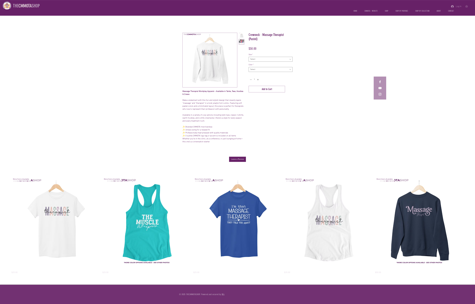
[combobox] (271, 59)
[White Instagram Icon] (380, 94)
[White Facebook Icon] (380, 82)
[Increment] (258, 79)
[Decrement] (250, 79)
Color (251, 65)
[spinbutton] (254, 79)
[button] (402, 11)
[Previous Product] (7, 221)
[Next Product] (467, 221)
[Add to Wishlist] (289, 89)
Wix (223, 294)
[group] (237, 226)
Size (251, 55)
